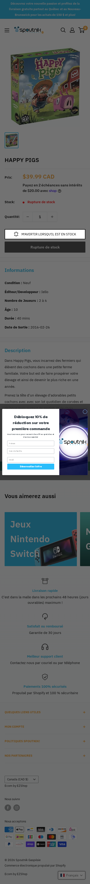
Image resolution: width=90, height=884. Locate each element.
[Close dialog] (85, 412)
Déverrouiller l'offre (31, 466)
